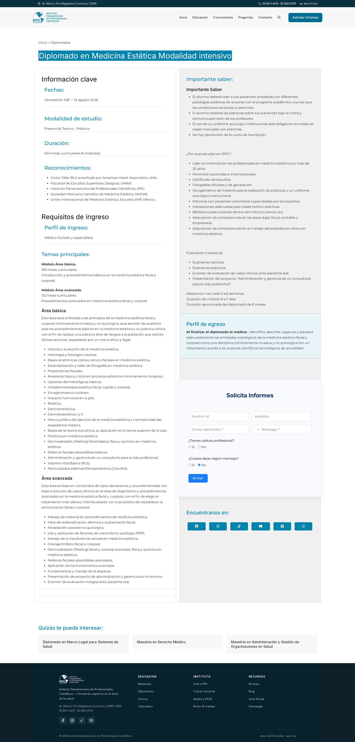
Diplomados (146, 691)
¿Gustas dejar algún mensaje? (213, 458)
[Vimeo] (282, 526)
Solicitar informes (305, 17)
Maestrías (144, 684)
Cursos (143, 699)
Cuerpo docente (204, 691)
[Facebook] (197, 526)
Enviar (198, 478)
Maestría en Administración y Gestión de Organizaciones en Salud (265, 644)
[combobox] (256, 429)
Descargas (256, 706)
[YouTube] (260, 526)
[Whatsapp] (303, 526)
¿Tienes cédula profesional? (211, 441)
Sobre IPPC (200, 684)
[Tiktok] (239, 526)
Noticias (254, 684)
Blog (252, 691)
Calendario (145, 706)
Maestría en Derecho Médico (161, 642)
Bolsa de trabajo (204, 706)
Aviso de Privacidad (272, 736)
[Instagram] (218, 526)
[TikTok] (81, 720)
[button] (279, 17)
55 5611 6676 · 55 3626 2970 (279, 3)
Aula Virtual (310, 3)
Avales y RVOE (202, 699)
